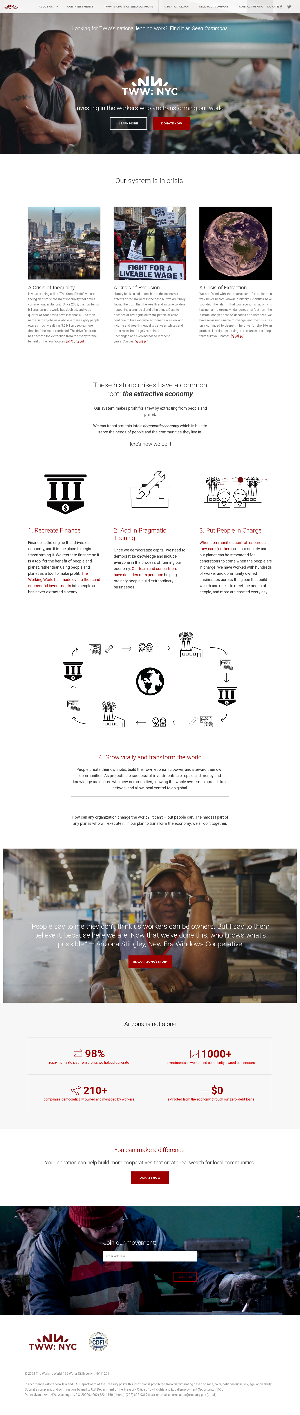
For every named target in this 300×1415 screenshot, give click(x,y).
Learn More (128, 123)
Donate (273, 6)
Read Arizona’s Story (150, 961)
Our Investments (80, 6)
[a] (68, 341)
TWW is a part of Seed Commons (128, 6)
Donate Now (150, 1177)
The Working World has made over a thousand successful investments (64, 579)
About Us (46, 6)
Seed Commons (210, 28)
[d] (82, 341)
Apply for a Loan (176, 6)
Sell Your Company (213, 6)
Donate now (171, 123)
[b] (72, 341)
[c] (77, 341)
